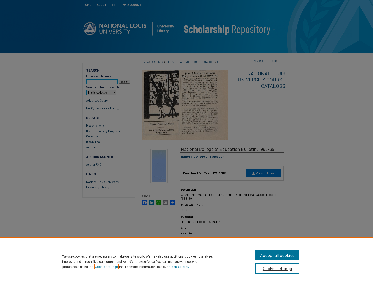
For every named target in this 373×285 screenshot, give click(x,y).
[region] (186, 261)
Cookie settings (106, 266)
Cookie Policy (179, 266)
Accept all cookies (277, 255)
